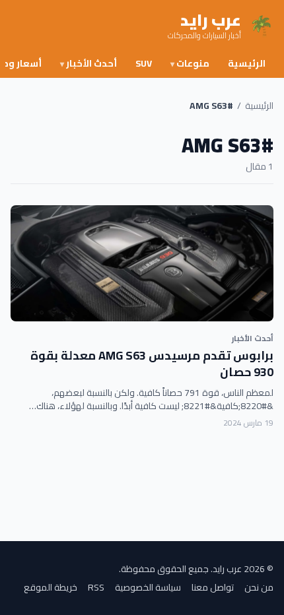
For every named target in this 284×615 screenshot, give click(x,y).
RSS (96, 587)
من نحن (258, 587)
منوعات (189, 63)
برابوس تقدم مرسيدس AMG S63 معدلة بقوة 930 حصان (151, 363)
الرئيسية (247, 63)
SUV (143, 63)
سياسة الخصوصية (148, 587)
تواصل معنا (213, 587)
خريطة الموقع (50, 587)
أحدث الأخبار (88, 63)
